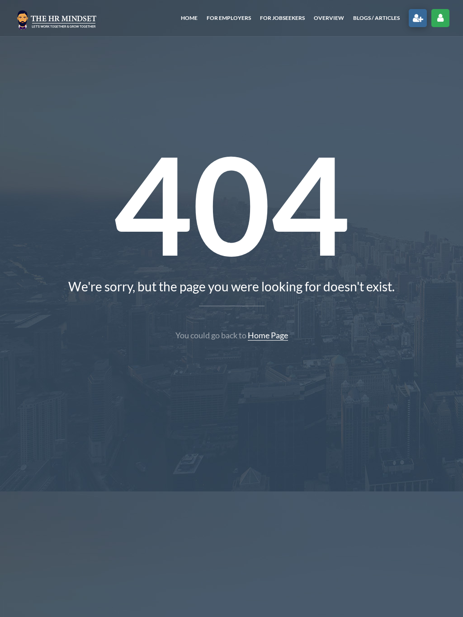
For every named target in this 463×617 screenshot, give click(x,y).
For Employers (229, 17)
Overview (329, 17)
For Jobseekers (282, 17)
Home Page (268, 335)
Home (189, 17)
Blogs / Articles (376, 17)
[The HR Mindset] (56, 18)
